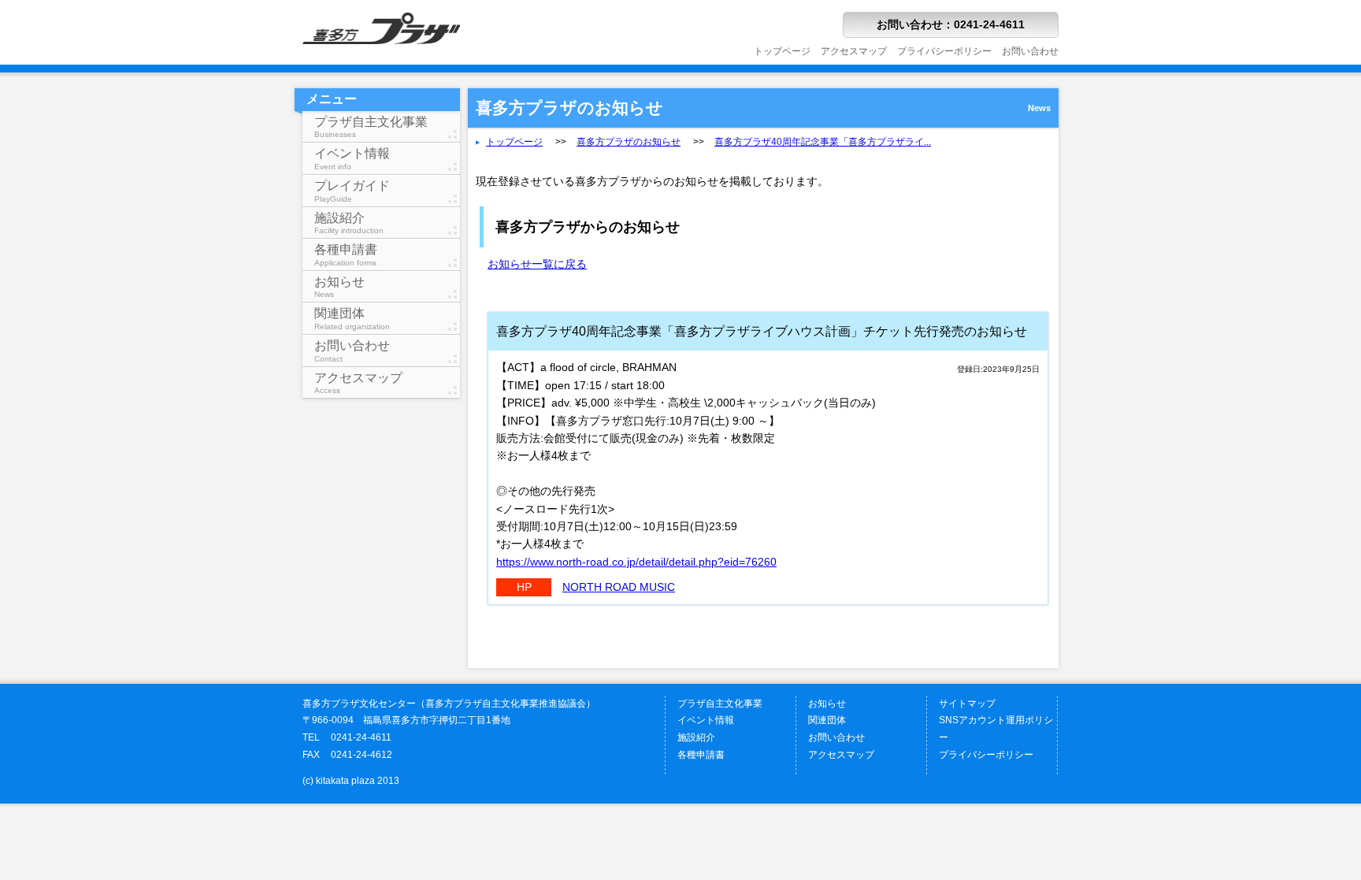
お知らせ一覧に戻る (537, 264)
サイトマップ (967, 703)
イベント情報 (352, 159)
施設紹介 (349, 223)
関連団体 (352, 318)
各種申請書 (345, 255)
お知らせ (339, 287)
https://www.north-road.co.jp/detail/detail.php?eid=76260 (636, 561)
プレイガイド (352, 191)
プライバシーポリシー (944, 51)
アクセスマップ (854, 51)
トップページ (782, 51)
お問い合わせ (1030, 51)
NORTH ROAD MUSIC (618, 587)
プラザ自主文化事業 (371, 127)
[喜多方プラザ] (381, 60)
